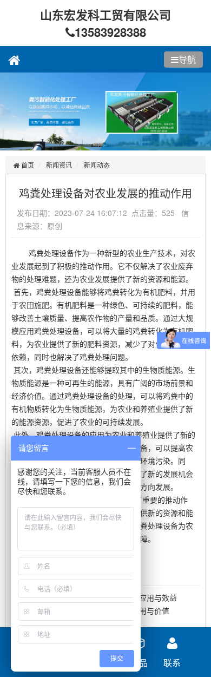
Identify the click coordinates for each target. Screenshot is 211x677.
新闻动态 (97, 164)
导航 (187, 59)
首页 (26, 164)
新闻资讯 (59, 164)
